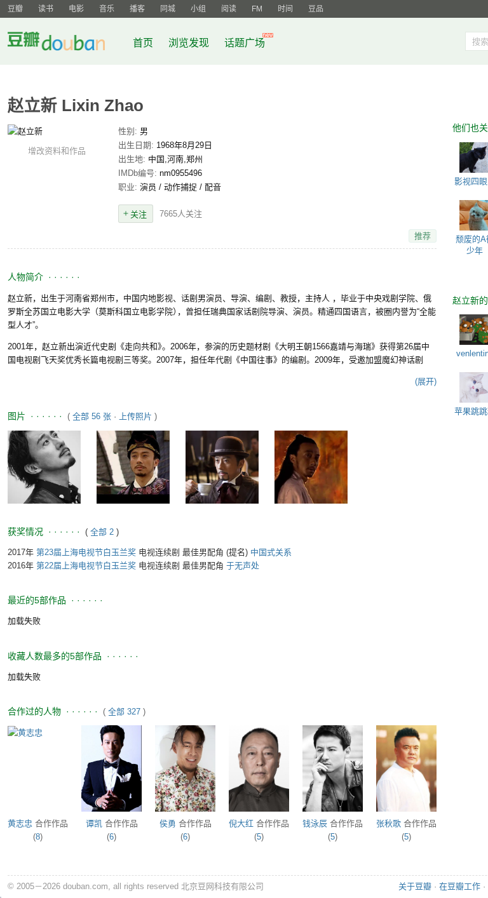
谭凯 (94, 823)
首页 (143, 42)
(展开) (426, 381)
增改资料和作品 (57, 151)
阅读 (228, 8)
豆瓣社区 (66, 43)
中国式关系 (271, 552)
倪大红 (241, 823)
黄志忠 (20, 823)
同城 (167, 8)
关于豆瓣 (414, 886)
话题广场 (244, 42)
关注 (138, 214)
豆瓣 (15, 8)
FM (257, 8)
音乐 (106, 8)
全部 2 (103, 532)
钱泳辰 (314, 823)
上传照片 (135, 416)
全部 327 (124, 711)
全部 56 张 (91, 416)
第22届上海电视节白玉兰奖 (86, 565)
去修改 (56, 131)
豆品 (315, 8)
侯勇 (167, 823)
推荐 (422, 236)
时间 (285, 8)
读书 (45, 8)
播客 (137, 8)
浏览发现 (190, 42)
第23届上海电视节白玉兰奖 (86, 552)
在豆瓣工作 (459, 886)
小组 (198, 8)
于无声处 (242, 565)
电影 (76, 8)
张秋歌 (388, 823)
